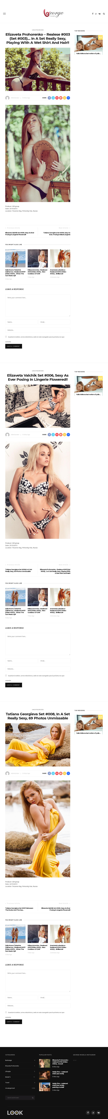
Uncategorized (38, 30)
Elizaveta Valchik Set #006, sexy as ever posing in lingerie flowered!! (19, 234)
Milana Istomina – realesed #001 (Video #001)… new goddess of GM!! (37, 272)
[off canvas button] (4, 13)
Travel (20, 1082)
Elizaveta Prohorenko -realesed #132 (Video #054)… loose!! (60, 1062)
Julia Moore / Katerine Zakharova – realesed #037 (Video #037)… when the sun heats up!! (15, 273)
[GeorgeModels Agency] (15, 1113)
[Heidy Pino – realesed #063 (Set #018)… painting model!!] (44, 1087)
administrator (15, 98)
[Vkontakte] (99, 13)
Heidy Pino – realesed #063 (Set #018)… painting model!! (60, 1085)
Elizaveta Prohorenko (20, 1066)
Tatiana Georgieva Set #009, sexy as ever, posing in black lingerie (56, 234)
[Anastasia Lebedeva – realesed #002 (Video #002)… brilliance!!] (60, 258)
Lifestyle (20, 1071)
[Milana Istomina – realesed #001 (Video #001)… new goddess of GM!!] (38, 258)
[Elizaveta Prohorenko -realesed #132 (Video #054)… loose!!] (44, 1063)
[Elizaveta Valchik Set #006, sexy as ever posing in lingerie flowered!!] (37, 406)
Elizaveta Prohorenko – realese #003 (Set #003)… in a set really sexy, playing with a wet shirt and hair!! (55, 571)
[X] (95, 13)
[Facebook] (92, 13)
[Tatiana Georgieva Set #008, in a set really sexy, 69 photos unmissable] (37, 745)
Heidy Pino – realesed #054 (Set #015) (60, 1073)
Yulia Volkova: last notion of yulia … (88, 53)
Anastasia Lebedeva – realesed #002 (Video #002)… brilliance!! (58, 272)
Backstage (20, 1060)
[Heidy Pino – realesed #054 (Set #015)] (44, 1075)
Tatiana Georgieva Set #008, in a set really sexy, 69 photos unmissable (18, 570)
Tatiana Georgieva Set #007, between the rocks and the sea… (19, 909)
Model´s (20, 1077)
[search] (104, 13)
